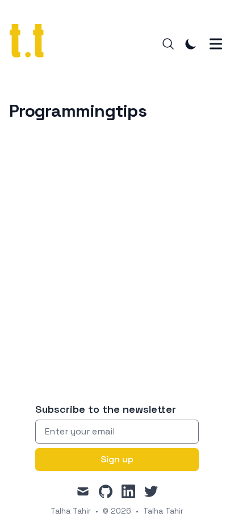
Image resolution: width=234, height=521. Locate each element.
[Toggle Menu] (216, 44)
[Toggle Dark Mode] (191, 44)
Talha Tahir (163, 511)
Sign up (117, 459)
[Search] (168, 44)
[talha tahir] (33, 43)
